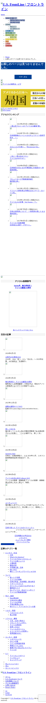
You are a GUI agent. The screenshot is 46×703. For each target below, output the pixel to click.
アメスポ (13, 650)
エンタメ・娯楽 (11, 39)
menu (3, 14)
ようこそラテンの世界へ (19, 631)
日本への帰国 (15, 29)
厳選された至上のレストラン (21, 648)
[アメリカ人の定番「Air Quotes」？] (13, 200)
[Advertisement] (19, 51)
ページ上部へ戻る (7, 544)
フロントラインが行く (18, 623)
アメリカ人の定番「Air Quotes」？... (23, 202)
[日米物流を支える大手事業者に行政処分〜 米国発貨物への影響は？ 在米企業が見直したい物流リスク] (13, 165)
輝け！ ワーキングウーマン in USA (23, 571)
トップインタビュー (17, 20)
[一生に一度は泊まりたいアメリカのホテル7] (13, 154)
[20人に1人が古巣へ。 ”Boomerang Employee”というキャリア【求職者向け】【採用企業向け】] (13, 145)
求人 (7, 666)
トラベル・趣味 (11, 35)
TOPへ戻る (23, 77)
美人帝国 (13, 615)
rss (6, 691)
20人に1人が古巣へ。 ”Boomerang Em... (24, 147)
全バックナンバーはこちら (23, 330)
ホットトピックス (12, 668)
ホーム (7, 677)
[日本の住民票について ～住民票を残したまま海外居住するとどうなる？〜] (13, 209)
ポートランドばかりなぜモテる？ (22, 586)
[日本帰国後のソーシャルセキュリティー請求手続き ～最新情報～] (13, 133)
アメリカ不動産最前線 (18, 592)
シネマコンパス (16, 639)
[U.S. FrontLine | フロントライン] (23, 9)
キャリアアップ (16, 660)
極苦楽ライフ (15, 588)
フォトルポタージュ (17, 629)
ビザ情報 (13, 27)
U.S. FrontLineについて (13, 679)
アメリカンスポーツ (17, 656)
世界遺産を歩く (16, 633)
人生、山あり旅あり (17, 621)
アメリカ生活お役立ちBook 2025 (17, 478)
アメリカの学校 (16, 602)
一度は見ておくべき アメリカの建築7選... (25, 126)
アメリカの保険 (16, 579)
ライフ (7, 24)
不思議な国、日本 (16, 567)
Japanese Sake (10, 454)
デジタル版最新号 (12, 683)
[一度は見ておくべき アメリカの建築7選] (13, 124)
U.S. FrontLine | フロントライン (22, 698)
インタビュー (15, 658)
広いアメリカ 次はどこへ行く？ (22, 590)
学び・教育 (9, 31)
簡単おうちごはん (16, 645)
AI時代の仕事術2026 (13, 357)
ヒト (7, 41)
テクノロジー (15, 22)
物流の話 (13, 565)
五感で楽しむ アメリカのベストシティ (19, 528)
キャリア (8, 46)
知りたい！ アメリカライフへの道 (22, 606)
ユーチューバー (11, 503)
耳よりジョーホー (12, 664)
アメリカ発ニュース (17, 561)
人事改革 (13, 563)
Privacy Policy (10, 687)
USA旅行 (13, 37)
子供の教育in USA (16, 604)
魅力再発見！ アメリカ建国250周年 (18, 382)
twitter (7, 693)
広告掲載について (12, 681)
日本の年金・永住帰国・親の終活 (22, 581)
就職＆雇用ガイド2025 (13, 406)
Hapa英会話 (14, 598)
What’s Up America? (17, 557)
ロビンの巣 (14, 641)
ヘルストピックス (16, 613)
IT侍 (11, 555)
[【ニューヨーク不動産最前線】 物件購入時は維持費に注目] (13, 177)
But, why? (13, 569)
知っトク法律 (15, 577)
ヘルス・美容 (10, 33)
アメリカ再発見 (16, 625)
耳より (7, 44)
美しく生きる (10, 429)
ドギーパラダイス (16, 584)
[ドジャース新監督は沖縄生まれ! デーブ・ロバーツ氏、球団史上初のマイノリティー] (13, 188)
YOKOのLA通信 (16, 600)
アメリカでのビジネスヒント (21, 559)
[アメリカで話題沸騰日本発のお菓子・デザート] (13, 221)
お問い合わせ (10, 685)
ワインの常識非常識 (17, 643)
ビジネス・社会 (11, 18)
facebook (8, 695)
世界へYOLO (15, 627)
